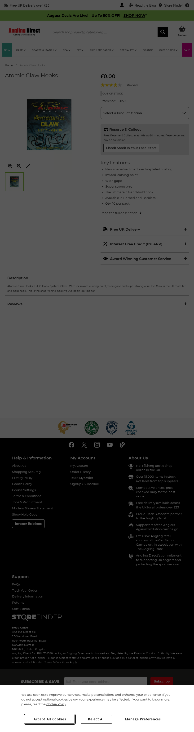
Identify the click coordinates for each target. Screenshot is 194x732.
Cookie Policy (56, 704)
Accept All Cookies (50, 719)
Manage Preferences (143, 719)
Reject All (96, 719)
